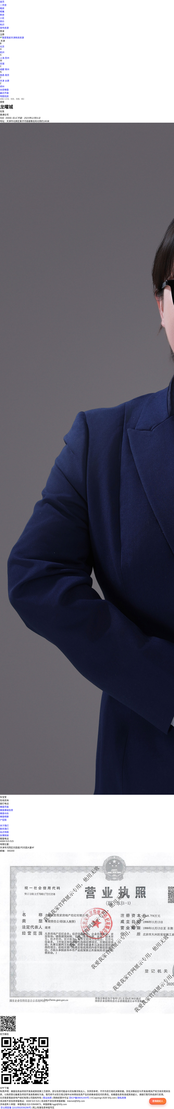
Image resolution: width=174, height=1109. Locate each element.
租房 (2, 8)
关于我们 (4, 825)
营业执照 (47, 1098)
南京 (7, 75)
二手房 (3, 5)
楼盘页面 (4, 807)
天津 (2, 81)
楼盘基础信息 (6, 810)
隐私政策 (121, 1098)
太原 (7, 81)
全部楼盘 (4, 90)
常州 (7, 69)
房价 (2, 21)
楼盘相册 (4, 817)
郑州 (2, 86)
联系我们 (4, 829)
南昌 (2, 75)
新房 (2, 15)
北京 (2, 46)
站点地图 (4, 832)
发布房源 (4, 28)
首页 (2, 2)
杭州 (2, 52)
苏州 (7, 58)
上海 (2, 58)
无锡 (2, 64)
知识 (2, 24)
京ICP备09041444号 (79, 1098)
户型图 (3, 820)
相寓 (2, 11)
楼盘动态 (4, 813)
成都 (2, 69)
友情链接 (4, 835)
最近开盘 (4, 93)
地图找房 (4, 96)
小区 (2, 18)
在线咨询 (4, 800)
